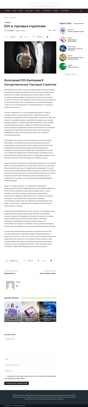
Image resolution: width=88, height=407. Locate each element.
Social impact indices (48, 273)
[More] (47, 37)
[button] (81, 11)
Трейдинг (13, 17)
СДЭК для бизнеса (73, 67)
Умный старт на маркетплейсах (30, 319)
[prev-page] (5, 325)
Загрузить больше (70, 74)
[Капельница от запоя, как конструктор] (47, 312)
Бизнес (30, 316)
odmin (12, 30)
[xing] (17, 285)
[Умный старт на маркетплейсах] (30, 312)
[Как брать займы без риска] (12, 312)
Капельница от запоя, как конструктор (47, 319)
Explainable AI (9, 273)
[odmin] (6, 30)
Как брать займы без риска (13, 320)
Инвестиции (47, 316)
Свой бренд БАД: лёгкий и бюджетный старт (75, 58)
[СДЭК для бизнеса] (63, 66)
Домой (6, 17)
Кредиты (13, 318)
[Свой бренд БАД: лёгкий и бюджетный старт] (63, 57)
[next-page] (9, 325)
